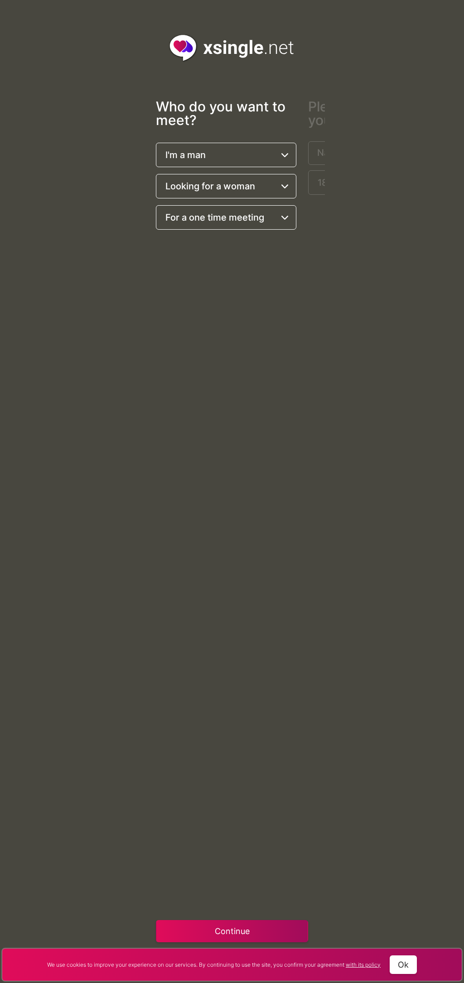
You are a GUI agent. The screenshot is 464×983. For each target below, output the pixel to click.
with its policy (363, 964)
